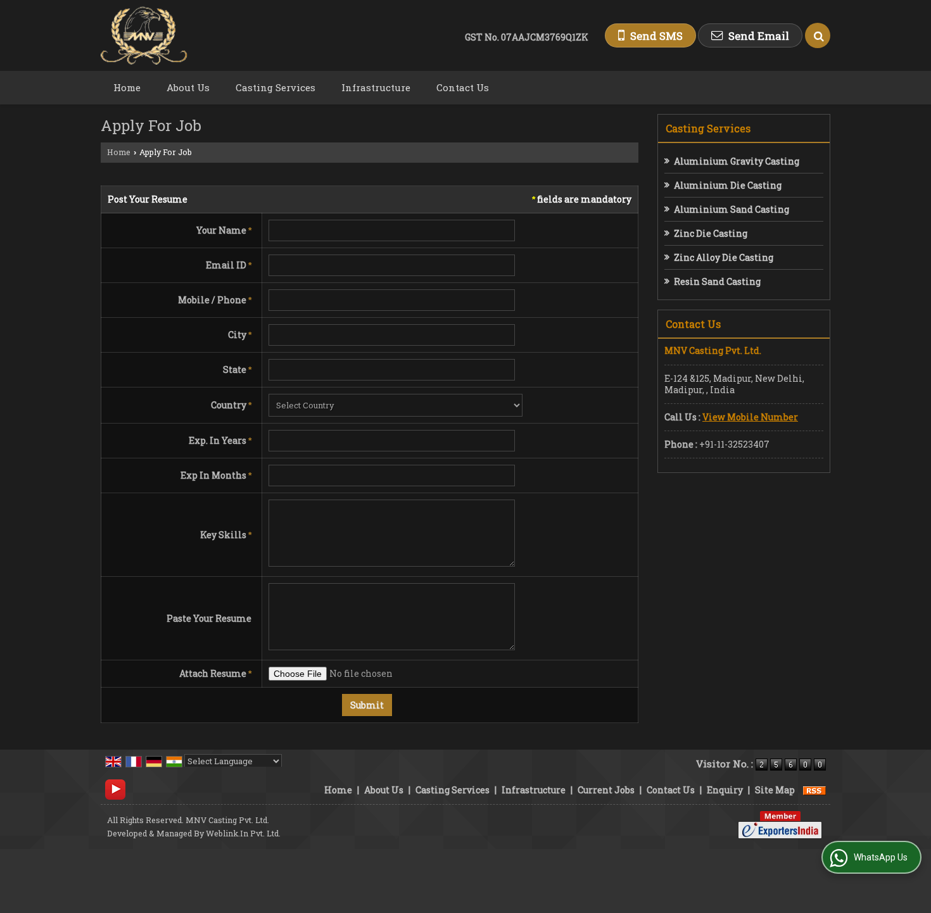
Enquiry (725, 790)
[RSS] (814, 790)
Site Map (775, 790)
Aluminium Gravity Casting (736, 161)
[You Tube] (115, 789)
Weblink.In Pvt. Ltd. (243, 833)
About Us (188, 87)
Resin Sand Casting (717, 281)
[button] (750, 417)
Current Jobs (606, 790)
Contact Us (462, 87)
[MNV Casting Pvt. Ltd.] (144, 35)
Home (127, 87)
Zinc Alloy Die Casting (723, 257)
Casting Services (275, 87)
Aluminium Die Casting (728, 185)
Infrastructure (375, 87)
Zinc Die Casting (710, 233)
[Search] (817, 35)
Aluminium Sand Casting (731, 209)
